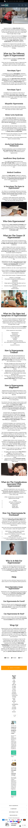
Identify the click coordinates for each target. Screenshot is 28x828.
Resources (14, 815)
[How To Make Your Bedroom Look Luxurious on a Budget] (14, 764)
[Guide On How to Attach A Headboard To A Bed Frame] (14, 722)
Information (13, 812)
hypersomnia (14, 13)
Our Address (13, 805)
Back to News (15, 667)
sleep (19, 13)
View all (14, 716)
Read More (14, 752)
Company (14, 808)
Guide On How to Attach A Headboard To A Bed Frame (14, 730)
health (8, 13)
